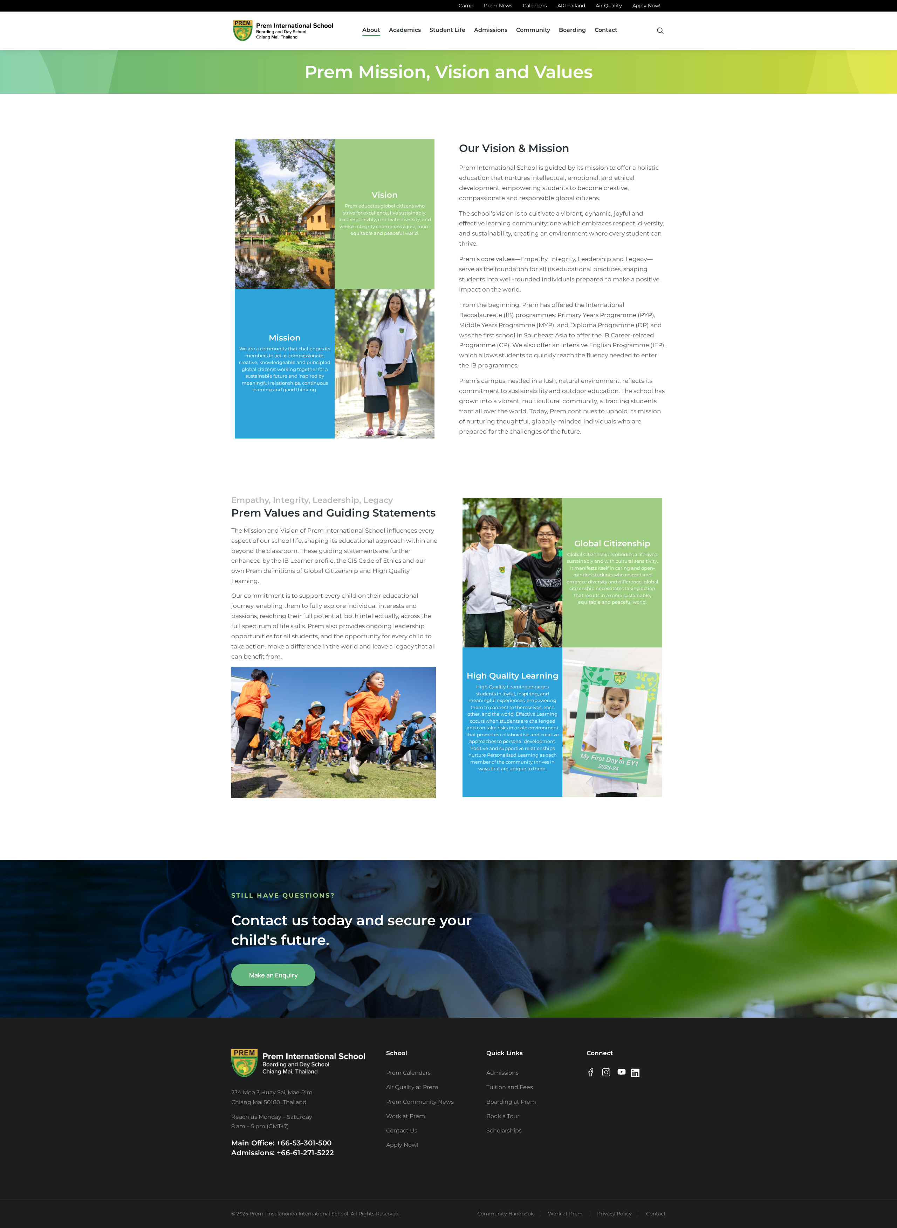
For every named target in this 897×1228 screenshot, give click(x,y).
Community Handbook (505, 1214)
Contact (656, 1214)
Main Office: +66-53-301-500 (281, 1143)
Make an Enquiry (273, 975)
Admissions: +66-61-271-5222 (282, 1153)
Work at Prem (565, 1214)
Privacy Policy (614, 1214)
